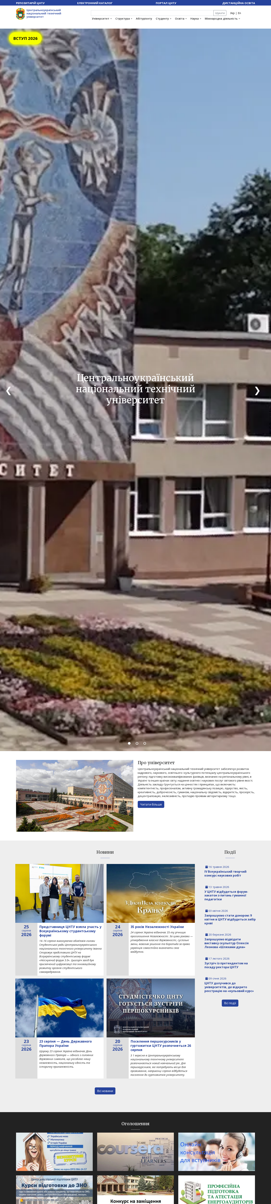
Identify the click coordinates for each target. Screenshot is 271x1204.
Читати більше (151, 804)
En (239, 13)
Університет (100, 18)
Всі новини (105, 1091)
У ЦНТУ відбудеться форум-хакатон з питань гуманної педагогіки (226, 895)
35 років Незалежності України (157, 926)
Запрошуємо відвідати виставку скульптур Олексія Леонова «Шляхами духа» (226, 943)
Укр (232, 13)
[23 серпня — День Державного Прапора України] (59, 1008)
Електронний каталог (95, 3)
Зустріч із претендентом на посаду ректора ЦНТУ (226, 965)
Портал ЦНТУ (166, 3)
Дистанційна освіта (238, 3)
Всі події (230, 1003)
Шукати (220, 13)
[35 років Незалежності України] (151, 893)
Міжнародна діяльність (221, 18)
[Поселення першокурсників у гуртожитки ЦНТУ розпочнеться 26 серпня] (151, 1008)
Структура (122, 18)
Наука (194, 18)
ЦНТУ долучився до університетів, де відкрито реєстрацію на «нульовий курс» (229, 987)
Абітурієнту (144, 18)
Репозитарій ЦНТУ (30, 3)
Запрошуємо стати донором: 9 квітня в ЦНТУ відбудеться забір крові (230, 919)
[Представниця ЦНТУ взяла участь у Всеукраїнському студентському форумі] (59, 893)
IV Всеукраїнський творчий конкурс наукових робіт (225, 873)
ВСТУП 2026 (25, 38)
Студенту (162, 18)
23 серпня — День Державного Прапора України (65, 1043)
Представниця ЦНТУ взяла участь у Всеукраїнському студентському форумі (70, 930)
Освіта (179, 18)
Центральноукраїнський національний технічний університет (44, 13)
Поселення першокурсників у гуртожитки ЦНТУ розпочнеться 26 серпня (161, 1045)
